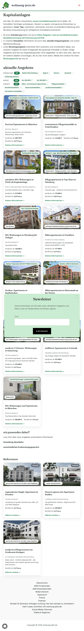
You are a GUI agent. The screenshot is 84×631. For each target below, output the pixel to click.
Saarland (69, 73)
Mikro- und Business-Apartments (35, 84)
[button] (5, 626)
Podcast (42, 601)
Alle (17, 73)
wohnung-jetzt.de (23, 5)
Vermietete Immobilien (14, 91)
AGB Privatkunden (42, 586)
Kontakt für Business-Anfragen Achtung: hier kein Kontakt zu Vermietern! (42, 604)
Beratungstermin (10, 59)
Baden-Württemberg (30, 73)
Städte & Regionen (42, 612)
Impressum (42, 595)
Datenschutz (42, 583)
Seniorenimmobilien (33, 88)
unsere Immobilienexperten (45, 21)
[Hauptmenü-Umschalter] (79, 5)
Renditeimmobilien (13, 88)
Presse (42, 598)
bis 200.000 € (27, 80)
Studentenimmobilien (54, 88)
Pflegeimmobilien (59, 84)
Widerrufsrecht (42, 592)
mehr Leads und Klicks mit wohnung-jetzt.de (42, 607)
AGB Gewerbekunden (42, 589)
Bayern (46, 73)
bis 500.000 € (42, 80)
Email (17, 316)
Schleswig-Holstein (12, 77)
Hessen (57, 73)
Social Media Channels (42, 609)
